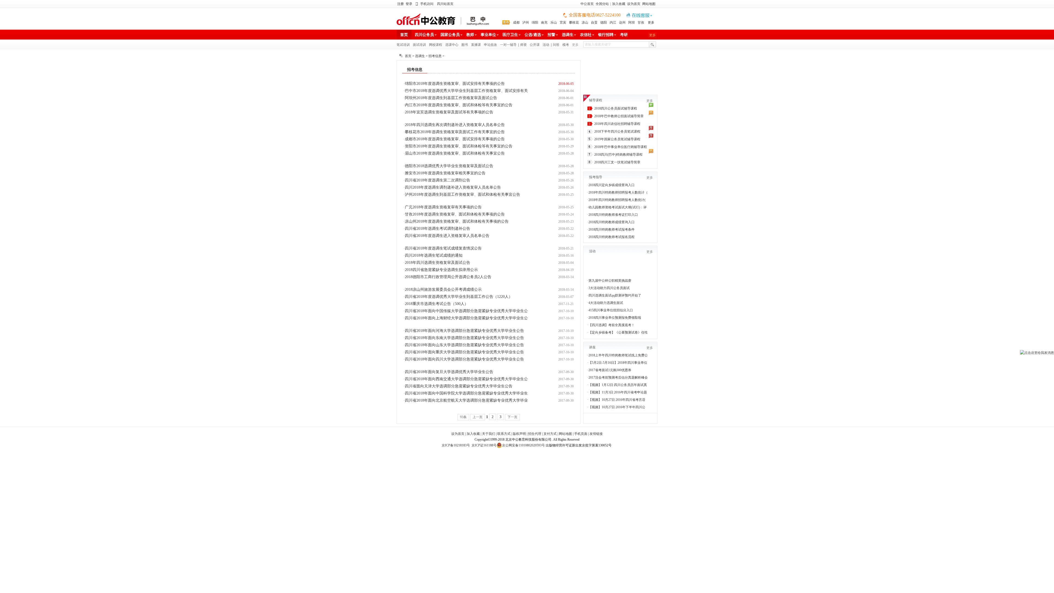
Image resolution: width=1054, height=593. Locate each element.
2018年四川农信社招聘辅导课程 (617, 124)
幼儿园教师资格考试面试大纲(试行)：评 (617, 207)
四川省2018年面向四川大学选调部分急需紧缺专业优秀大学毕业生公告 (464, 359)
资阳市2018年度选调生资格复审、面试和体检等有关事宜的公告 (458, 146)
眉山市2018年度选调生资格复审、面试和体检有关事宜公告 (455, 153)
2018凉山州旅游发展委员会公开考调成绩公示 (443, 289)
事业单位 (488, 35)
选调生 (567, 35)
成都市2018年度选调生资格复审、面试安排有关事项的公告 (455, 139)
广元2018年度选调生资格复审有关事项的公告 (443, 207)
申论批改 (490, 45)
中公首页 (587, 4)
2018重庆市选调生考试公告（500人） (436, 304)
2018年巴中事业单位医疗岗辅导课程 (620, 147)
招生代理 (534, 434)
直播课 (476, 45)
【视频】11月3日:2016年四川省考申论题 (617, 392)
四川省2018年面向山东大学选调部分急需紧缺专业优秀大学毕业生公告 (464, 345)
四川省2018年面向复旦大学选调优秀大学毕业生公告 (449, 372)
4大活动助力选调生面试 (605, 303)
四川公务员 (424, 35)
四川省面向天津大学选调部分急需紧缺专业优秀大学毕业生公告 (458, 386)
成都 (516, 22)
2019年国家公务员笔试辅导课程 (617, 139)
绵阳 (535, 22)
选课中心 (451, 45)
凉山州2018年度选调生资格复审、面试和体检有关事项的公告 (457, 221)
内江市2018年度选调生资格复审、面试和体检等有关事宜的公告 (458, 105)
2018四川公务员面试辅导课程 (615, 108)
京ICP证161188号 (484, 445)
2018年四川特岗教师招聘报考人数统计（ (618, 192)
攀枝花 (574, 22)
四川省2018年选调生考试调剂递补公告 (437, 228)
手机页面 (580, 434)
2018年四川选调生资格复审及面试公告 (437, 263)
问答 (556, 45)
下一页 (512, 417)
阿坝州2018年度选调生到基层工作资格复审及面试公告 (451, 98)
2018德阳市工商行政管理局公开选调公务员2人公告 (448, 277)
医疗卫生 (510, 35)
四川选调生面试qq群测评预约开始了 (614, 295)
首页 (404, 35)
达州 (622, 22)
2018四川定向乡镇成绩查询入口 (611, 185)
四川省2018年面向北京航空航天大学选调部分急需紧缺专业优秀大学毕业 (466, 400)
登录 (409, 4)
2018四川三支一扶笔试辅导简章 (617, 162)
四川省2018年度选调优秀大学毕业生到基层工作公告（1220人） (458, 297)
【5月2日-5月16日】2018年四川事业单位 (617, 363)
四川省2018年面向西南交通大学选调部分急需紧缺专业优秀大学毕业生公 (466, 379)
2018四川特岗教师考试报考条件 (611, 229)
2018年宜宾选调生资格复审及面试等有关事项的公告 (449, 112)
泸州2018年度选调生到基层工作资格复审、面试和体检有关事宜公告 (462, 194)
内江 (613, 22)
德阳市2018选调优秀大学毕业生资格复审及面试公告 (449, 166)
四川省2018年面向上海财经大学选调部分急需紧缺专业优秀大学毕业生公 (466, 318)
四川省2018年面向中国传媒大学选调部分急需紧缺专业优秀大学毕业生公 (466, 311)
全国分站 (602, 4)
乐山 (553, 22)
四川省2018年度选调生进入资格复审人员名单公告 (447, 236)
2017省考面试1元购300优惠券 (609, 370)
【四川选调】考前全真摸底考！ (611, 325)
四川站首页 (445, 4)
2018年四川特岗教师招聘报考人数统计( (617, 200)
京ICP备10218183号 (456, 445)
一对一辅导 (508, 45)
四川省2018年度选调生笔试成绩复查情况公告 (443, 248)
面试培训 (419, 45)
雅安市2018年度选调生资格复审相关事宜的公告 (445, 173)
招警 (551, 35)
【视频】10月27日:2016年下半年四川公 (616, 407)
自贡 (594, 22)
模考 (565, 45)
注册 (400, 4)
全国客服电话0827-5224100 (595, 15)
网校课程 (435, 45)
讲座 (592, 347)
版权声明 (519, 434)
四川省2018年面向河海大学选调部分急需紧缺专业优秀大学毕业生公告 (464, 331)
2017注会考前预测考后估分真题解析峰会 (618, 377)
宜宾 (563, 22)
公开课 (535, 45)
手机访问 (426, 4)
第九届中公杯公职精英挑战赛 (609, 280)
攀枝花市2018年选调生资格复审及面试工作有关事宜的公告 (455, 132)
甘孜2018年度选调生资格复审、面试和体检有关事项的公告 (455, 214)
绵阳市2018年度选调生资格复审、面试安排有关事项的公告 (455, 84)
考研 (624, 35)
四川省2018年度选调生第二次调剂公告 (437, 180)
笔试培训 (403, 45)
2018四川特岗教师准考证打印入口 (613, 215)
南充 (544, 22)
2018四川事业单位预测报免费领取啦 (614, 318)
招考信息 (435, 56)
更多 (651, 22)
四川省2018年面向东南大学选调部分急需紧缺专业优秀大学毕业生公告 (464, 338)
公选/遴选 (533, 35)
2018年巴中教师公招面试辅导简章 (619, 116)
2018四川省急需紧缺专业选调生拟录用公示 (441, 270)
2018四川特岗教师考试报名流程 (611, 237)
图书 (464, 45)
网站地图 (648, 4)
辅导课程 (595, 100)
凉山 (585, 22)
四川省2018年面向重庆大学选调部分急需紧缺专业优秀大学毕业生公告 (464, 352)
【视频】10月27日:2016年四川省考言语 (616, 400)
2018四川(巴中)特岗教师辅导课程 (618, 154)
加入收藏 (618, 4)
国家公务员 (450, 35)
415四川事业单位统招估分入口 (610, 310)
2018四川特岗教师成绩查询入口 (611, 222)
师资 (523, 45)
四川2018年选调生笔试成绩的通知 (433, 255)
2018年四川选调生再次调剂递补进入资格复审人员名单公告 (455, 125)
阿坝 (631, 22)
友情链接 (596, 434)
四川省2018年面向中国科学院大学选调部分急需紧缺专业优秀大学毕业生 (466, 393)
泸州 (525, 22)
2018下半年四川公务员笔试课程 (617, 131)
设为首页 (633, 4)
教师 (470, 35)
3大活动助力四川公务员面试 (609, 288)
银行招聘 (605, 35)
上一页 (478, 417)
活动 (546, 45)
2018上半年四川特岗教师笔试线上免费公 (618, 355)
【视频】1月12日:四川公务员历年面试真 (617, 385)
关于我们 (488, 434)
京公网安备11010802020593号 (523, 445)
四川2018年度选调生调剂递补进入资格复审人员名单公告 (453, 187)
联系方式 (504, 434)
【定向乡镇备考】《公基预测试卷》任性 (618, 332)
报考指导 (595, 177)
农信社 (586, 35)
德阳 (603, 22)
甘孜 (641, 22)
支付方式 (550, 434)
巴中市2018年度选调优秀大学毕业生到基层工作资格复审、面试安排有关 (466, 91)
